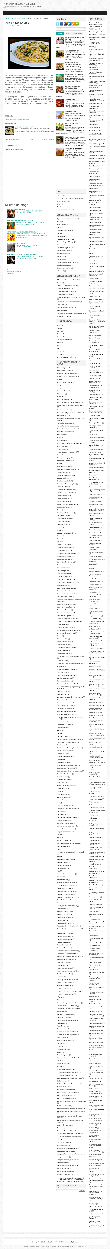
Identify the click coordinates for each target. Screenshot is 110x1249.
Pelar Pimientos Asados (64, 968)
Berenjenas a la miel (63, 478)
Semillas (59, 354)
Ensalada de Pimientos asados (66, 684)
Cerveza (91, 261)
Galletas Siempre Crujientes (65, 751)
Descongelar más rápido (96, 430)
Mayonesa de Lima (95, 702)
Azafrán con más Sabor (64, 466)
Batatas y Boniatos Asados (65, 475)
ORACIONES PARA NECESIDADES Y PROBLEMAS (22, 232)
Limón (59, 834)
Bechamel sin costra (95, 158)
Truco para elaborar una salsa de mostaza (70, 1108)
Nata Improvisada (94, 765)
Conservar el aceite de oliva (65, 594)
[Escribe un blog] (8, 116)
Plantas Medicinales (63, 245)
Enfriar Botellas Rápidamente (93, 478)
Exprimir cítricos (62, 722)
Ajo (58, 385)
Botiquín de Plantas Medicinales (67, 285)
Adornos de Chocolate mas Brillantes (96, 59)
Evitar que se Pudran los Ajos (66, 711)
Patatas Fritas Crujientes (64, 933)
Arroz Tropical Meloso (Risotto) (67, 452)
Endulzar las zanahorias (64, 678)
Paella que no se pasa (64, 888)
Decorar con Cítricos (63, 644)
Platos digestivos (94, 897)
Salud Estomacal (62, 253)
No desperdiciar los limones (66, 882)
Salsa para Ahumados (96, 1023)
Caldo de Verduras (63, 501)
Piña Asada (60, 997)
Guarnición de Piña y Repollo (66, 768)
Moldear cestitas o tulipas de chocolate (95, 734)
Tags (67, 33)
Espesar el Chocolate (95, 501)
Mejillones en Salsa (95, 712)
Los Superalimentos (63, 340)
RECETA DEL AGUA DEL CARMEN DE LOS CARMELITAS (75, 138)
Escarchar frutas (62, 694)
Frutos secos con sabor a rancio (67, 742)
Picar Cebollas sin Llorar (64, 985)
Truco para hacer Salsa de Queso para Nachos (96, 1185)
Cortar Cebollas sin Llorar (65, 627)
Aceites (59, 379)
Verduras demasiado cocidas (66, 1151)
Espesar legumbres (63, 700)
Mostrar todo (51, 267)
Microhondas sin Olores (96, 729)
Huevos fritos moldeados (97, 604)
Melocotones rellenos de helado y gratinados (71, 852)
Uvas (58, 1139)
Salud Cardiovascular (63, 250)
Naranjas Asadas (62, 880)
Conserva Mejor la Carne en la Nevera (96, 341)
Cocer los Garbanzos (63, 550)
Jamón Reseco (93, 608)
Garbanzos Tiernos (63, 762)
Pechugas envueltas (95, 837)
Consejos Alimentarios (64, 288)
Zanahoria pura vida (63, 1168)
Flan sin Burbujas (94, 527)
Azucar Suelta (93, 127)
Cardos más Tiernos (63, 507)
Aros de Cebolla (62, 434)
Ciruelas (59, 542)
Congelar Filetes (94, 338)
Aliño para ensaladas (63, 399)
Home (7, 18)
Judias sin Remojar (63, 797)
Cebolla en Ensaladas (63, 516)
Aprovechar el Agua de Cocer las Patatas (69, 413)
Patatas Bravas (61, 920)
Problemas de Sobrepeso (65, 210)
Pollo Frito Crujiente (95, 904)
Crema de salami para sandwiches (95, 386)
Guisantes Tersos (62, 777)
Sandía (59, 1061)
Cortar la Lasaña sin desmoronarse (95, 381)
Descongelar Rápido (95, 423)
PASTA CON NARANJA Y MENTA (17, 23)
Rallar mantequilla (94, 962)
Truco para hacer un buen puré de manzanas (71, 1111)
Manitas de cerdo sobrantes (94, 662)
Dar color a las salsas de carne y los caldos (96, 411)
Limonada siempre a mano (65, 829)
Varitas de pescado (95, 1214)
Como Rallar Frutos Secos (65, 579)
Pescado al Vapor (94, 864)
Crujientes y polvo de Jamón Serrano (95, 398)
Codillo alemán (93, 296)
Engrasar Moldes (94, 487)
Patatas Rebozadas (63, 945)
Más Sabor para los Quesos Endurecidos (95, 756)
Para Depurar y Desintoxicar (65, 239)
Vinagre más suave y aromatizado (67, 1160)
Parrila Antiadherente (95, 799)
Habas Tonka (61, 304)
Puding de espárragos (64, 1017)
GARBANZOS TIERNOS (72, 51)
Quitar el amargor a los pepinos (67, 1034)
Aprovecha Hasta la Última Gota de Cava (95, 100)
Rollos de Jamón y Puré (96, 1007)
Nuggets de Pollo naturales (94, 773)
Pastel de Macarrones (64, 917)
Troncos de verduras (63, 1106)
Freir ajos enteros (62, 727)
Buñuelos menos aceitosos (94, 172)
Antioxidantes (61, 224)
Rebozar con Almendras (64, 1040)
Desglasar (92, 435)
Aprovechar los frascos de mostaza (68, 426)
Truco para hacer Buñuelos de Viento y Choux (95, 1169)
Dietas (59, 204)
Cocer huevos (93, 286)
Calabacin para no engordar (65, 492)
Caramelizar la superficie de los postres (96, 218)
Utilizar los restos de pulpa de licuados (69, 1136)
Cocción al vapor (94, 278)
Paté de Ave (92, 815)
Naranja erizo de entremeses (66, 874)
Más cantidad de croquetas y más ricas (96, 761)
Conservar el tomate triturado (66, 604)
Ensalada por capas (63, 691)
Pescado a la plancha (95, 856)
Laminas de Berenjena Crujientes (67, 808)
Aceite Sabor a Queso (64, 370)
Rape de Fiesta (93, 965)
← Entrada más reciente (13, 139)
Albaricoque (61, 394)
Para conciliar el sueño (96, 796)
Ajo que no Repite (62, 391)
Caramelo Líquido (94, 222)
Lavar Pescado (93, 626)
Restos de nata (93, 1004)
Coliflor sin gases (62, 570)
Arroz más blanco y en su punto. (67, 455)
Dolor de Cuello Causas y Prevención (68, 302)
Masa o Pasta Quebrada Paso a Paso (96, 685)
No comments (26, 26)
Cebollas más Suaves (63, 521)
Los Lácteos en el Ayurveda (65, 307)
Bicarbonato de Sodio (64, 481)
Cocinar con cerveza (63, 559)
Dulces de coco (62, 661)
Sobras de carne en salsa (97, 1059)
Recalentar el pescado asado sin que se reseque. (96, 978)
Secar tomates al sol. (63, 1063)
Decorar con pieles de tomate (66, 647)
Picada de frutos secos (64, 982)
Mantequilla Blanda (95, 666)
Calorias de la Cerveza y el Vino (66, 504)
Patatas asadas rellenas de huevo (67, 951)
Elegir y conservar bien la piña (66, 675)
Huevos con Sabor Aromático (95, 600)
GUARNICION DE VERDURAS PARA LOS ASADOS (73, 87)
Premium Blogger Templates (65, 1246)
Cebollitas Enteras (62, 524)
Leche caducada (94, 629)
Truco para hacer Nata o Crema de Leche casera (96, 1179)
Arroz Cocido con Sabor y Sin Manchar (69, 443)
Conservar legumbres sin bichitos (67, 618)
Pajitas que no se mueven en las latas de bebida (97, 783)
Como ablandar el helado (97, 311)
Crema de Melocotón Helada (66, 633)
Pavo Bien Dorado (94, 821)
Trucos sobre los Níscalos (65, 1125)
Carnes (91, 249)
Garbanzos (60, 759)
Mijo (58, 348)
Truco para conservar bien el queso (95, 1160)
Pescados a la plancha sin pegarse (96, 881)
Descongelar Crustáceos (96, 418)
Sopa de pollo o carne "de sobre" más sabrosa (96, 1071)
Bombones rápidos (95, 169)
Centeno (59, 334)
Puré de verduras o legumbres (66, 1020)
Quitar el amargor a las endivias (66, 1032)
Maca (59, 342)
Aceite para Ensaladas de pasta (67, 373)
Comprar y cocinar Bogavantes (94, 331)
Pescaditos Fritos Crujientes (94, 844)
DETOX (59, 227)
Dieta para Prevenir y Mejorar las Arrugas (69, 198)
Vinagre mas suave (63, 1157)
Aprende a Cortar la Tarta (96, 94)
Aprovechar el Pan (62, 416)
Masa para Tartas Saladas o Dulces (94, 694)
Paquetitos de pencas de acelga (67, 903)
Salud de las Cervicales (64, 265)
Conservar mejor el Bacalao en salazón (69, 621)
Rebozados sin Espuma (96, 972)
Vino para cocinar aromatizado (66, 1165)
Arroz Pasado (61, 449)
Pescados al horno (95, 885)
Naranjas (60, 877)
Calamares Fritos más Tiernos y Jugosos (95, 184)
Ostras (91, 780)
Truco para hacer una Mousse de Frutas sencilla (95, 1192)
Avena (59, 328)
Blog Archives (77, 33)
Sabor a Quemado (94, 1011)
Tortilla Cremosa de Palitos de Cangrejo (95, 1119)
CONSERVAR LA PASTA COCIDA (74, 74)
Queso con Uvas (62, 1029)
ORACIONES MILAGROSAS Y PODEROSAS (20, 220)
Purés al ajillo (61, 1023)
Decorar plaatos (94, 415)
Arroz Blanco (61, 440)
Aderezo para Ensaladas (64, 382)
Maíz (58, 345)
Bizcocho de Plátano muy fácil (66, 484)
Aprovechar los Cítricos (64, 423)
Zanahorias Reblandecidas (65, 1171)
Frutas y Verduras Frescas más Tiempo (69, 739)
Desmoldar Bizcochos (96, 437)
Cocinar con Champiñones (65, 556)
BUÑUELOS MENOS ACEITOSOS (74, 149)
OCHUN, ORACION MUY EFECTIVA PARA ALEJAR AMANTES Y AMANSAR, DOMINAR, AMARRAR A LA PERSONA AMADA (31, 235)
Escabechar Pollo (94, 494)
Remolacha (60, 1043)
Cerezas (59, 536)
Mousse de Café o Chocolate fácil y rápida (96, 750)
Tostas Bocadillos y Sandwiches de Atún (95, 1151)
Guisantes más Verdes (64, 780)
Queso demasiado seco (96, 938)
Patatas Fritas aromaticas (65, 939)
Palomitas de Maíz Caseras (65, 894)
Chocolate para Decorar (96, 266)
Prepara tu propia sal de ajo (65, 1014)
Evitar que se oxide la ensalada (66, 714)
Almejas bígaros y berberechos (94, 68)
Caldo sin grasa (94, 200)
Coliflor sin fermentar (63, 568)
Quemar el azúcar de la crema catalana (96, 934)
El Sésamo (60, 666)
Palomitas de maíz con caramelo (67, 897)
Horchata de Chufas (63, 794)
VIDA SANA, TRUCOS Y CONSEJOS (19, 3)
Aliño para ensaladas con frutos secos (69, 402)
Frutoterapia (61, 236)
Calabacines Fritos (63, 495)
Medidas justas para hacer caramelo (95, 709)
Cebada (59, 331)
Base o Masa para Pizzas (97, 146)
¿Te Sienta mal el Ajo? (64, 1174)
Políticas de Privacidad (14, 271)
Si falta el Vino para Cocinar (65, 1069)
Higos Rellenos (62, 788)
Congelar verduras (62, 591)
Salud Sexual (61, 259)
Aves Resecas (93, 124)
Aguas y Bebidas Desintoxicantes (67, 219)
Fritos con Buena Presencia (94, 548)
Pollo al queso (93, 911)
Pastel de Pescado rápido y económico (97, 811)
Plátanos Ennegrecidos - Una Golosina (69, 1003)
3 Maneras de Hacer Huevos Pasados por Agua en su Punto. (95, 24)
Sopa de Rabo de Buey (96, 1066)
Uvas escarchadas (63, 1142)
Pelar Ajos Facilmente (63, 962)
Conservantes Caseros (96, 345)
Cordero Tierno (93, 378)
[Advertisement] (71, 174)
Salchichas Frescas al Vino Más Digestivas (95, 1015)
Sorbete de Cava (62, 1081)
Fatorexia (60, 233)
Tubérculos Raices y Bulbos (65, 357)
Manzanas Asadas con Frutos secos (68, 843)
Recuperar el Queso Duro (97, 987)
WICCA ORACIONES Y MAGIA (16, 243)
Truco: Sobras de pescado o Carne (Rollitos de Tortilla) (95, 1204)
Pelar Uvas (60, 977)
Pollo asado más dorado (96, 914)
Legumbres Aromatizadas (65, 823)
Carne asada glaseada (96, 241)
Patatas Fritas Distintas (64, 936)
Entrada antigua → (48, 139)
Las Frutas (60, 814)
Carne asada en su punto (96, 237)
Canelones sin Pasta (95, 210)
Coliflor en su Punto (63, 565)
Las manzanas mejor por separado (68, 817)
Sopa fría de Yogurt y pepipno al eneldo (69, 1078)
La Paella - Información (64, 806)
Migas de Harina (62, 868)
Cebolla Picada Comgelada (65, 513)
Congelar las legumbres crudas (66, 588)
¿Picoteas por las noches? (94, 1217)
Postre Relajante (94, 919)
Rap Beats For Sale (80, 1246)
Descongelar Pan (62, 650)
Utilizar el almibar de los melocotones (69, 1134)
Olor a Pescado (94, 777)
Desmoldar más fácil (95, 449)
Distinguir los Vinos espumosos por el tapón (71, 656)
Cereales (60, 337)
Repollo (59, 1046)
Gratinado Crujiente (95, 556)
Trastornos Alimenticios (64, 268)
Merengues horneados (96, 724)
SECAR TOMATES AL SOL (72, 100)
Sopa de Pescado (94, 1063)
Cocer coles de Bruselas (64, 547)
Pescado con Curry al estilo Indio (95, 867)
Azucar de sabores (95, 130)
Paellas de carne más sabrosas (66, 891)
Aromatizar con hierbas (64, 432)
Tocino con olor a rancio (96, 1110)
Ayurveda (60, 283)
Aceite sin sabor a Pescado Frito (67, 376)
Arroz (59, 325)
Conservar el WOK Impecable (94, 350)
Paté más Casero (94, 818)
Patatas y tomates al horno (65, 959)
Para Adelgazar (62, 207)
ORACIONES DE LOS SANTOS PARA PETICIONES (22, 255)
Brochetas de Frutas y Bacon (66, 489)
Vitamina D (60, 271)
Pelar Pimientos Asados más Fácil (67, 971)
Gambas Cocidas (62, 753)
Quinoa (59, 351)
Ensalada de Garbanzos (64, 681)
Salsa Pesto (60, 1052)
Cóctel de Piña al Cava (64, 642)
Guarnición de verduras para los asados (69, 771)
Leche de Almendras (63, 820)
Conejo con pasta (94, 335)
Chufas (59, 539)
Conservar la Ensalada (64, 610)
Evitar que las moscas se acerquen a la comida (96, 509)
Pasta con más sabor (63, 914)
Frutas (59, 733)
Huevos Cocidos (94, 584)
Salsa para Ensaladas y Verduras (67, 1058)
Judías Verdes (61, 800)
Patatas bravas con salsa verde (66, 953)
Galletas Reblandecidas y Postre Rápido (69, 748)
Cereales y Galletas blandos (65, 533)
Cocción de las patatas (64, 544)
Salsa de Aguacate (63, 1055)
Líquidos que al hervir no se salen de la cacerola (96, 652)
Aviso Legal (11, 273)
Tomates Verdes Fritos (64, 1087)
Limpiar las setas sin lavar (65, 832)
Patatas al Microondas (64, 948)
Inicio (31, 139)
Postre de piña (61, 1011)
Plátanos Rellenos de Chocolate (67, 1006)
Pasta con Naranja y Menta (19, 18)
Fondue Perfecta (94, 533)
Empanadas (92, 475)
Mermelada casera (63, 865)
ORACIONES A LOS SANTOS (16, 209)
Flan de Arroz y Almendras (65, 725)
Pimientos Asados (63, 988)
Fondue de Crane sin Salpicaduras (95, 536)
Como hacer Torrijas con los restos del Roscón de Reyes (97, 321)
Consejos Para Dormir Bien (65, 291)
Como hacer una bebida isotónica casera (96, 327)
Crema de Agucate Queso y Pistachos (68, 630)
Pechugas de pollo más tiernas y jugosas (96, 829)
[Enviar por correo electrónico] (6, 116)
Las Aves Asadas (94, 619)
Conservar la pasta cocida (65, 613)
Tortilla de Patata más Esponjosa (67, 1092)
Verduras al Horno (62, 1145)
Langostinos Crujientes (96, 611)
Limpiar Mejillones (94, 641)
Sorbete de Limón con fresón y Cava (68, 1084)
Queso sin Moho (94, 943)
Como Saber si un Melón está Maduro (68, 582)
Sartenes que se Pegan (96, 1038)
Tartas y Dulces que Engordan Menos (95, 1092)
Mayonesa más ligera (95, 705)
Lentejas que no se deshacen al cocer (69, 826)
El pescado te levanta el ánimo (66, 669)
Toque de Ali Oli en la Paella (65, 1089)
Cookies (9, 270)
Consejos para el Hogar (64, 294)
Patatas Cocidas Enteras (64, 923)
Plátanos (60, 1000)
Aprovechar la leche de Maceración (96, 107)
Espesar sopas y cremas (64, 703)
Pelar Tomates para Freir (64, 974)
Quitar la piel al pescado (96, 957)
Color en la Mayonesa (95, 299)
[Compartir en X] (10, 116)
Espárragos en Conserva (64, 708)
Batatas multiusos (62, 472)
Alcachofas (60, 397)
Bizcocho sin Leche (95, 166)
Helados (91, 579)
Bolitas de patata (62, 487)
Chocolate (92, 264)
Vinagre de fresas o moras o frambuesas (70, 1154)
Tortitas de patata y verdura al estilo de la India (71, 1101)
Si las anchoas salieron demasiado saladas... (96, 1046)
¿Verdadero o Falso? (63, 316)
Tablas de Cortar (94, 1089)
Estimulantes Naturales (64, 230)
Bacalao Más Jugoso (95, 144)
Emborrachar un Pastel (96, 467)
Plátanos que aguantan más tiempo (68, 1008)
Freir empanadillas (94, 540)
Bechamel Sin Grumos (96, 155)
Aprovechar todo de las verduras (67, 429)
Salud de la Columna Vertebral (66, 262)
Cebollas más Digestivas (65, 518)
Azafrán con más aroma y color (67, 469)
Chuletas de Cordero (95, 271)
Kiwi (58, 803)
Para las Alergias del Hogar (65, 242)
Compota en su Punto (63, 585)
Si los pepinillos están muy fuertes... (68, 1072)
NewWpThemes (35, 1246)
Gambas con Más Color (64, 756)
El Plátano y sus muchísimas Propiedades (70, 663)
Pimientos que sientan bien (65, 994)
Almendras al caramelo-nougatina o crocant (70, 405)
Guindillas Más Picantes (64, 774)
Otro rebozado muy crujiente (66, 885)
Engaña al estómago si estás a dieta (96, 483)
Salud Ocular (61, 256)
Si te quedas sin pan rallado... (66, 1075)
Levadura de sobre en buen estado (95, 637)
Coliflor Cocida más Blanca (65, 562)
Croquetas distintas (95, 394)
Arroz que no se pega (64, 458)
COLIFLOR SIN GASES (71, 63)
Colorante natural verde (64, 573)
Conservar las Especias (64, 616)
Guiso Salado (93, 564)
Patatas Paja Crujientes (64, 942)
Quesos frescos (94, 946)
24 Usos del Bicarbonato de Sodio (68, 280)
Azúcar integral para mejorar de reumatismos (96, 134)
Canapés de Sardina (95, 207)
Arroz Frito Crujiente (63, 446)
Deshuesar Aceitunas (63, 653)
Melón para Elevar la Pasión (65, 859)
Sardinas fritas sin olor (96, 1033)
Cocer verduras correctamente (66, 553)
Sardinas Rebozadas (95, 1030)
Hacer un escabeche (95, 571)
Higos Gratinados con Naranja (66, 785)
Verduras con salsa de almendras (67, 1148)
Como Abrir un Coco (63, 576)
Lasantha (54, 1246)
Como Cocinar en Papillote (94, 307)
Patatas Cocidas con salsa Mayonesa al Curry (71, 929)
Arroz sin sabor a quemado (65, 461)
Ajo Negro (60, 222)
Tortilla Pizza (93, 1128)
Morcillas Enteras (94, 747)
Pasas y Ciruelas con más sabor (67, 906)
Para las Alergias (62, 310)
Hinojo (59, 791)
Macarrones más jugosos (97, 657)
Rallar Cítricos (61, 1037)
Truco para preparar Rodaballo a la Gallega (96, 1198)
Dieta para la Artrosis (63, 201)
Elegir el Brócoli (62, 672)
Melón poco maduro (63, 862)
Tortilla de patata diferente (65, 1095)
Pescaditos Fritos (94, 840)
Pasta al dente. (61, 908)
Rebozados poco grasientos (94, 968)
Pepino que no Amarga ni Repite (67, 980)
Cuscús (59, 636)
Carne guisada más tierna (97, 244)
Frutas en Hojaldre (62, 736)
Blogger (82, 1181)
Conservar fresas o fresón (65, 607)
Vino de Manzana (62, 1162)
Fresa (59, 730)
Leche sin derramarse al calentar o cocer (96, 632)
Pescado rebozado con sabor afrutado (96, 872)
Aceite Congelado (62, 368)
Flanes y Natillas (94, 530)
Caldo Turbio (93, 188)
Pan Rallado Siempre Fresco (66, 900)
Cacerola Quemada (95, 176)
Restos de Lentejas (63, 1049)
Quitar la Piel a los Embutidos (94, 949)
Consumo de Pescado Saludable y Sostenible (71, 297)
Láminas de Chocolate (96, 648)
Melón (59, 856)
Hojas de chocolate (95, 582)
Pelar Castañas (61, 965)
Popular (60, 33)
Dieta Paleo (60, 195)
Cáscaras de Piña (62, 639)
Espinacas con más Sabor (65, 706)
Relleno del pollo (94, 996)
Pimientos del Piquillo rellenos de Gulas (69, 991)
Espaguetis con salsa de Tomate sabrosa (70, 697)
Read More (24, 133)
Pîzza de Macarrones (63, 1026)
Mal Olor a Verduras (63, 840)
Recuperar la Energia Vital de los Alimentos (70, 313)
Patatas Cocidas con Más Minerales (68, 926)
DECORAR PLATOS (70, 112)
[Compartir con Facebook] (12, 116)
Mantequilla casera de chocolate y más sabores (97, 670)
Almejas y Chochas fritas (96, 76)
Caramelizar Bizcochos (96, 213)
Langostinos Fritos (95, 616)
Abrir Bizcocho (93, 29)
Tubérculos (60, 1128)
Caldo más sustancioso (96, 195)
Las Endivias (61, 811)
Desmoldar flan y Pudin (96, 445)
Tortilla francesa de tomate (65, 1098)
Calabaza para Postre (63, 498)
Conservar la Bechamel (96, 359)
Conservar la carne (94, 363)
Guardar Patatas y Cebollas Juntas (67, 765)
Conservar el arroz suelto (65, 597)
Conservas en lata (62, 624)
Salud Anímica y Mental (64, 248)
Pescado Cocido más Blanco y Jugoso (95, 848)
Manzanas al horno (63, 846)
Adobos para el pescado (97, 54)
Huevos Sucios (93, 592)
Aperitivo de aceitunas (64, 410)
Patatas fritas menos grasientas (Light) (69, 956)
